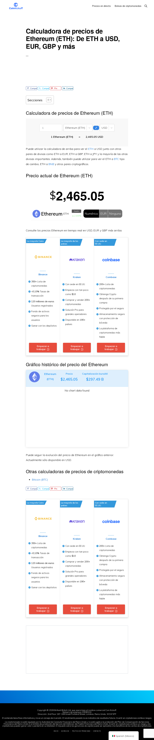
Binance (42, 274)
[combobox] (65, 127)
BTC (116, 159)
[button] (146, 6)
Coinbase (111, 277)
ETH (91, 149)
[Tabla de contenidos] (47, 99)
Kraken (77, 277)
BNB (51, 164)
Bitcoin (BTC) (40, 479)
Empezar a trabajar (42, 348)
